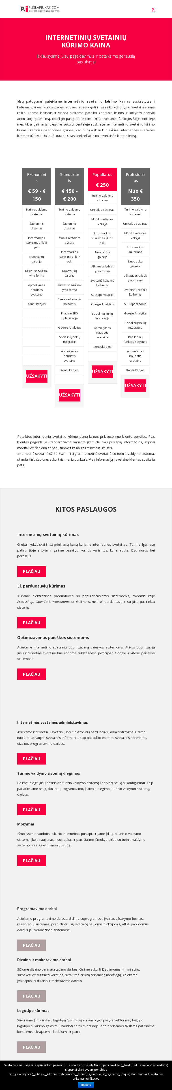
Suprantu (86, 1084)
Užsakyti (36, 376)
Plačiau (31, 571)
